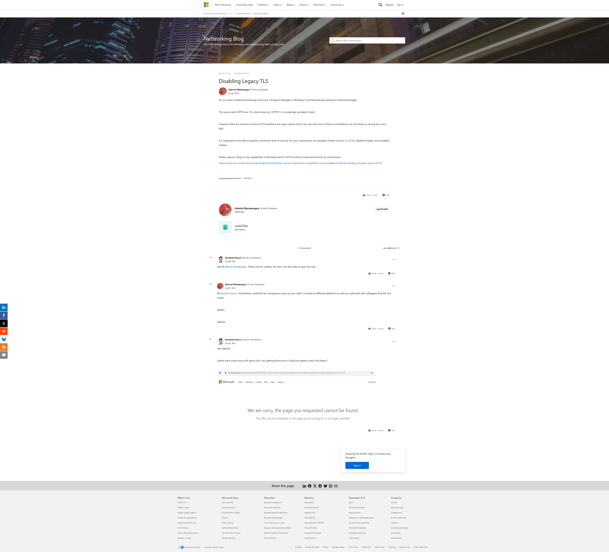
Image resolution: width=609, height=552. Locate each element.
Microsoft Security (311, 507)
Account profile (227, 502)
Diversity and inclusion (399, 528)
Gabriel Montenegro (239, 89)
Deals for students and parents (276, 533)
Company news (397, 512)
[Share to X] (315, 485)
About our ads (404, 547)
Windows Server (243, 13)
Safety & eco (379, 547)
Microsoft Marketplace (357, 528)
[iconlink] (225, 227)
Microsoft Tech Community (359, 523)
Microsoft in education (272, 502)
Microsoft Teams (310, 528)
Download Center (228, 507)
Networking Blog (261, 13)
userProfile (382, 208)
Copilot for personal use (187, 523)
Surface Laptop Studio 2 (187, 512)
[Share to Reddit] (320, 485)
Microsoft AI (309, 502)
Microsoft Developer (356, 507)
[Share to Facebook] (309, 485)
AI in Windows (183, 528)
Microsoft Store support (231, 512)
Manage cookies (338, 547)
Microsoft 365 (309, 517)
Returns (225, 517)
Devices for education (272, 507)
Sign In (400, 4)
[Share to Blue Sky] (325, 485)
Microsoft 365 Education (273, 517)
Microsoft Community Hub (215, 13)
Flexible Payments (229, 538)
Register (389, 4)
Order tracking (227, 523)
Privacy (325, 547)
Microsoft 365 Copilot (312, 533)
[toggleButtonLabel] (403, 13)
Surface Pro (182, 502)
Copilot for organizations (187, 517)
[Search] (380, 5)
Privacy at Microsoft (398, 517)
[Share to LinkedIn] (304, 485)
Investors (394, 523)
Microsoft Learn (355, 512)
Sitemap (298, 547)
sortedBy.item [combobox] (390, 248)
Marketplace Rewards (357, 533)
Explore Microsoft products (188, 533)
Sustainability (396, 538)
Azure (351, 502)
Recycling (392, 547)
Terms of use (353, 547)
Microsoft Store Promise (231, 533)
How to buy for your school (274, 523)
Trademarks (366, 547)
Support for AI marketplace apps (361, 517)
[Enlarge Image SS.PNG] (296, 398)
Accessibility (395, 533)
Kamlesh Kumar (233, 257)
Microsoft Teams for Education (275, 512)
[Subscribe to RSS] (330, 485)
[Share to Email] (335, 485)
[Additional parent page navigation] (231, 13)
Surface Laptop (183, 507)
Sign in (357, 465)
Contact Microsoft (312, 547)
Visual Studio (354, 538)
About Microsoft (397, 507)
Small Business (310, 538)
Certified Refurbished (230, 528)
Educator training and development (277, 528)
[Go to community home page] (206, 4)
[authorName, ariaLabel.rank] (223, 91)
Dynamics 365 (309, 512)
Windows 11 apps (184, 538)
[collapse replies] (210, 257)
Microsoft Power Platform (314, 523)
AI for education (270, 538)
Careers (394, 502)
